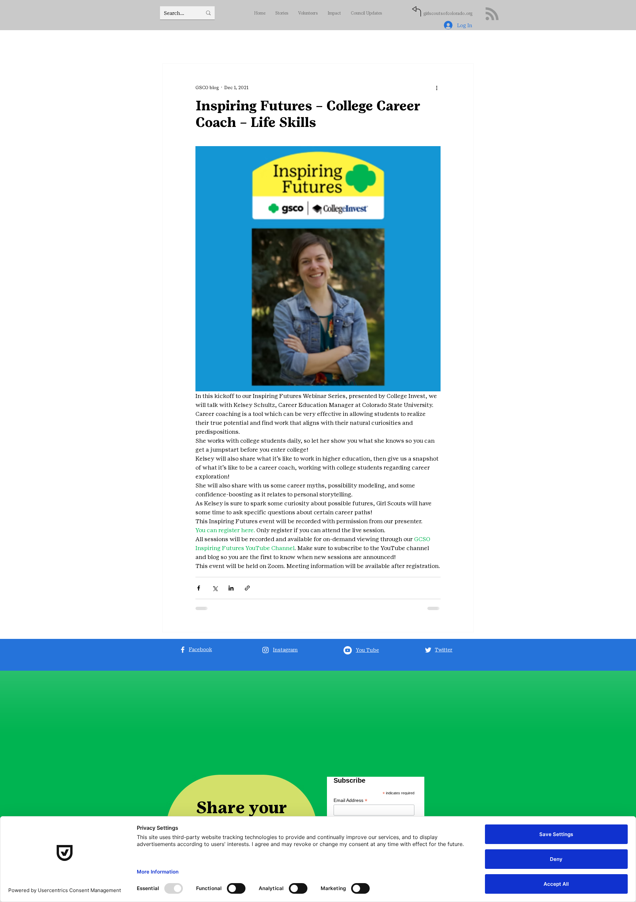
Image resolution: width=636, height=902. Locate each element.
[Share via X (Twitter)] (215, 588)
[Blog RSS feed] (492, 14)
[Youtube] (348, 650)
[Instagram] (265, 650)
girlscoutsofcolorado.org (447, 13)
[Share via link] (247, 588)
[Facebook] (183, 650)
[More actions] (437, 87)
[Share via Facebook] (198, 588)
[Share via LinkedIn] (231, 588)
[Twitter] (428, 650)
